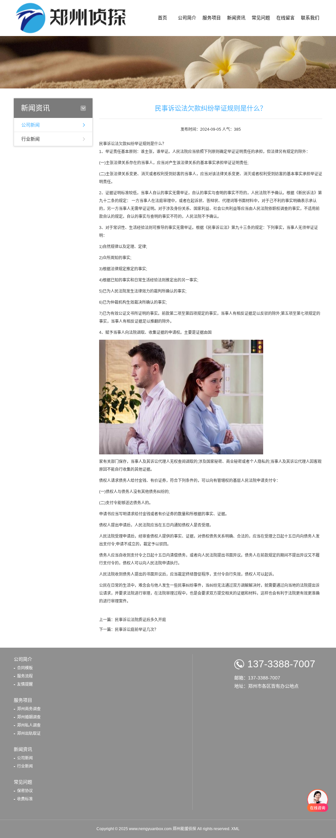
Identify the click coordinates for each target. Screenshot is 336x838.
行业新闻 (30, 139)
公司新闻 (30, 124)
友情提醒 (25, 684)
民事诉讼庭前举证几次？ (136, 629)
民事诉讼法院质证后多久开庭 (140, 620)
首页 (162, 17)
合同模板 (25, 668)
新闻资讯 (236, 17)
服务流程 (25, 676)
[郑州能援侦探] (73, 17)
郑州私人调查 (29, 725)
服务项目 (211, 17)
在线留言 (285, 17)
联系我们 (310, 17)
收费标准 (25, 799)
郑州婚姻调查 (29, 717)
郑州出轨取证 (29, 733)
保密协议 (25, 791)
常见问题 (261, 17)
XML (235, 829)
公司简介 (187, 17)
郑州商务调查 (29, 709)
